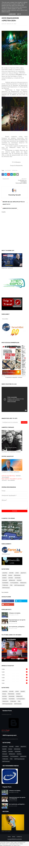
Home (9, 836)
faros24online (18, 839)
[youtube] (8, 604)
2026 (14, 669)
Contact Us (19, 836)
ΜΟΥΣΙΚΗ (11, 577)
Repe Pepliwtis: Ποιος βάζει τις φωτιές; (12, 478)
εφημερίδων (15, 377)
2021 (14, 683)
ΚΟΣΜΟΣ (4, 577)
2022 (14, 680)
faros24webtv (5, 592)
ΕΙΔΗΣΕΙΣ (4, 575)
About (13, 836)
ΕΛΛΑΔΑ (10, 575)
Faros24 (4, 23)
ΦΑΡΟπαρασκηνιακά (19, 585)
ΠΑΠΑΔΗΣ (4, 580)
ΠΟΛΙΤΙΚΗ (19, 580)
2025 (14, 672)
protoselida (20, 377)
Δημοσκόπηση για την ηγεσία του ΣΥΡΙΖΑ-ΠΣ (17, 620)
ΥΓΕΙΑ (11, 585)
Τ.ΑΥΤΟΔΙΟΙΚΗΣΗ (14, 582)
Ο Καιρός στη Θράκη (14, 613)
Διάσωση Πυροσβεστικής (8, 475)
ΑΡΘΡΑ (17, 573)
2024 (14, 675)
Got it (19, 14)
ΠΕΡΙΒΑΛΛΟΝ (12, 580)
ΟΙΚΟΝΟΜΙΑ (17, 577)
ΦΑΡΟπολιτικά (5, 587)
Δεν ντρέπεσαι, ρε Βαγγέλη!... (17, 626)
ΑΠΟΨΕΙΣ (11, 573)
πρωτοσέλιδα (8, 377)
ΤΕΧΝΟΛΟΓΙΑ (23, 582)
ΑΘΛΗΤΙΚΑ (4, 573)
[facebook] (8, 601)
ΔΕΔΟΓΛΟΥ (23, 573)
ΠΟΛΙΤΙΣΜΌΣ (8, 170)
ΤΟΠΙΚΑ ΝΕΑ (14, 170)
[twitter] (21, 601)
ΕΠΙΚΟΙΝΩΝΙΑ (17, 575)
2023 (14, 677)
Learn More (12, 14)
